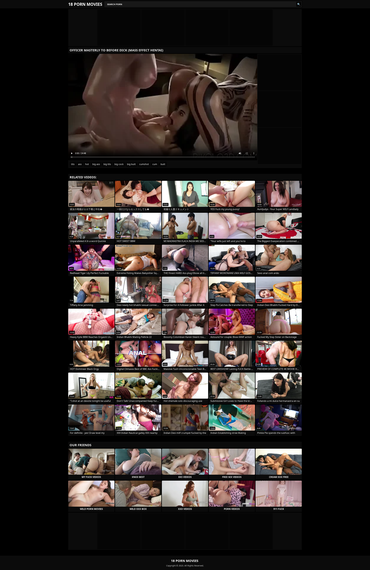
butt (163, 164)
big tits (107, 164)
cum (154, 164)
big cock (119, 164)
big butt (131, 164)
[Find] (298, 4)
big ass (96, 164)
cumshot (144, 164)
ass (80, 164)
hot (87, 164)
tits (73, 164)
